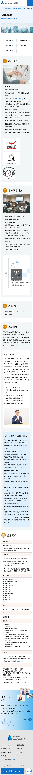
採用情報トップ (20, 8)
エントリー (20, 756)
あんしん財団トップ (6, 8)
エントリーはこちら (13, 771)
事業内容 (3, 756)
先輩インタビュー (6, 748)
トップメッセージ (6, 745)
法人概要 (17, 661)
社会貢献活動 (20, 745)
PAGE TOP (28, 771)
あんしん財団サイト (6, 759)
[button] (30, 3)
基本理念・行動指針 (6, 752)
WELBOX (18, 99)
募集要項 (19, 748)
